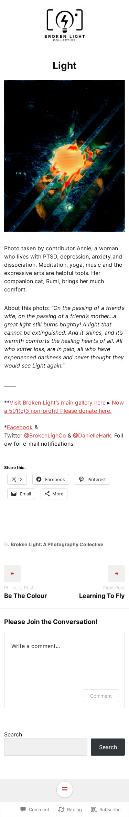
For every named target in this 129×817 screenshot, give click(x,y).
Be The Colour (25, 595)
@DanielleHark (92, 435)
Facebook (20, 427)
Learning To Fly (102, 595)
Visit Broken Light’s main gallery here (58, 402)
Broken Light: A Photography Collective (57, 544)
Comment (101, 696)
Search (13, 734)
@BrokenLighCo (45, 435)
